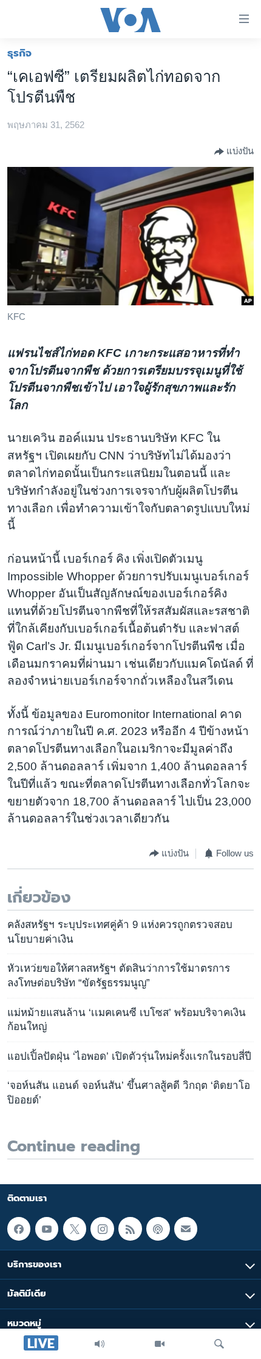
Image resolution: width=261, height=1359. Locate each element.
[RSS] (129, 1229)
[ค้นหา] (219, 1344)
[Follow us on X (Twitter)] (74, 1229)
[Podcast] (157, 1229)
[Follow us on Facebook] (18, 1229)
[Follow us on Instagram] (102, 1229)
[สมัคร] (185, 1229)
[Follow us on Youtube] (46, 1229)
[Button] (234, 152)
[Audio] (99, 1344)
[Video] (159, 1344)
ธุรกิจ (19, 53)
